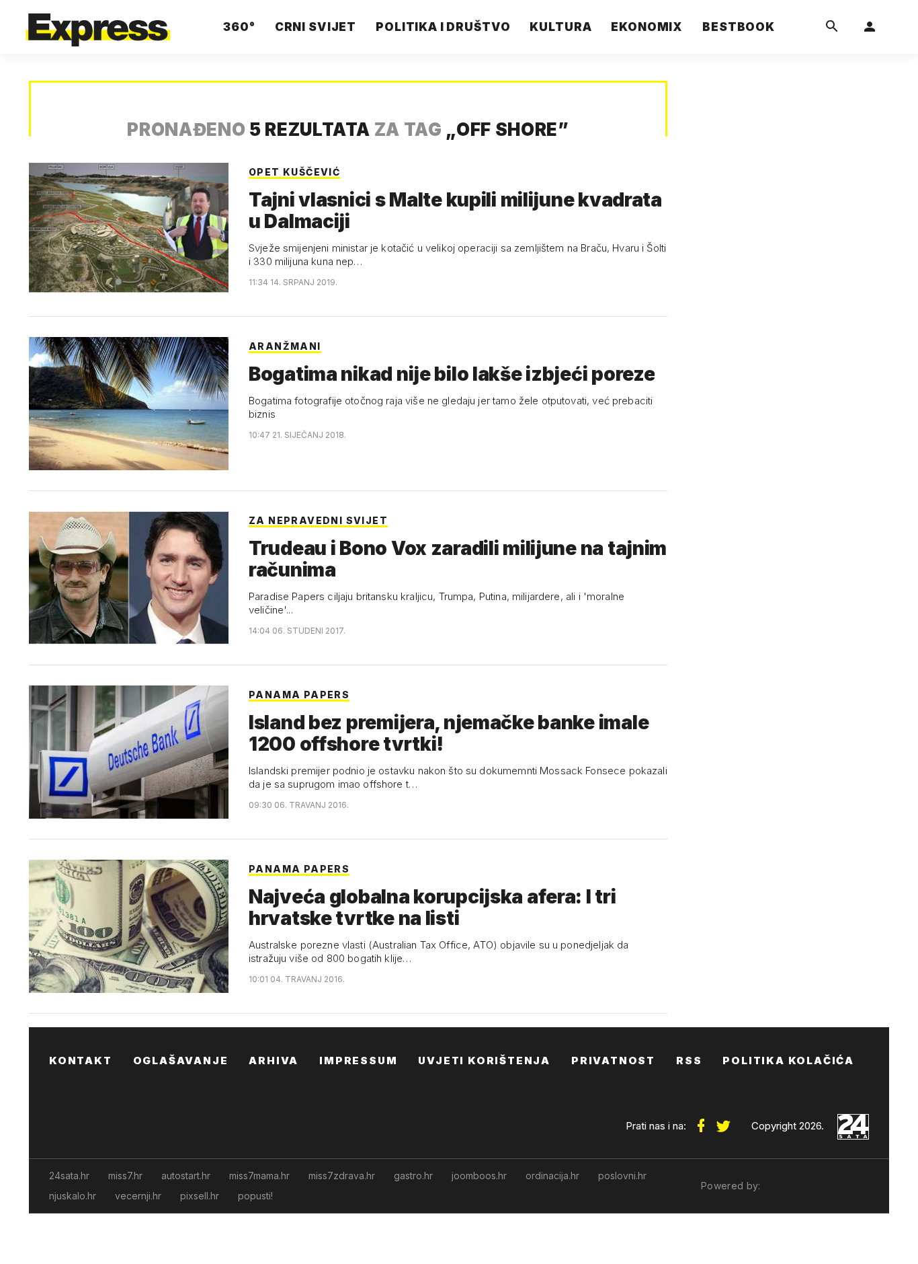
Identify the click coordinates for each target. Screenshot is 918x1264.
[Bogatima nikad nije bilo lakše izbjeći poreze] (128, 403)
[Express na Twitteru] (723, 1121)
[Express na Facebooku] (701, 1121)
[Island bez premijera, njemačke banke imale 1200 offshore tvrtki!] (128, 752)
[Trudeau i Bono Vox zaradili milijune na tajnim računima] (128, 577)
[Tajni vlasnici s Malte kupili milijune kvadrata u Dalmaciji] (128, 229)
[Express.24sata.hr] (98, 23)
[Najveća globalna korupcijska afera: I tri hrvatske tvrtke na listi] (128, 926)
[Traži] (832, 27)
